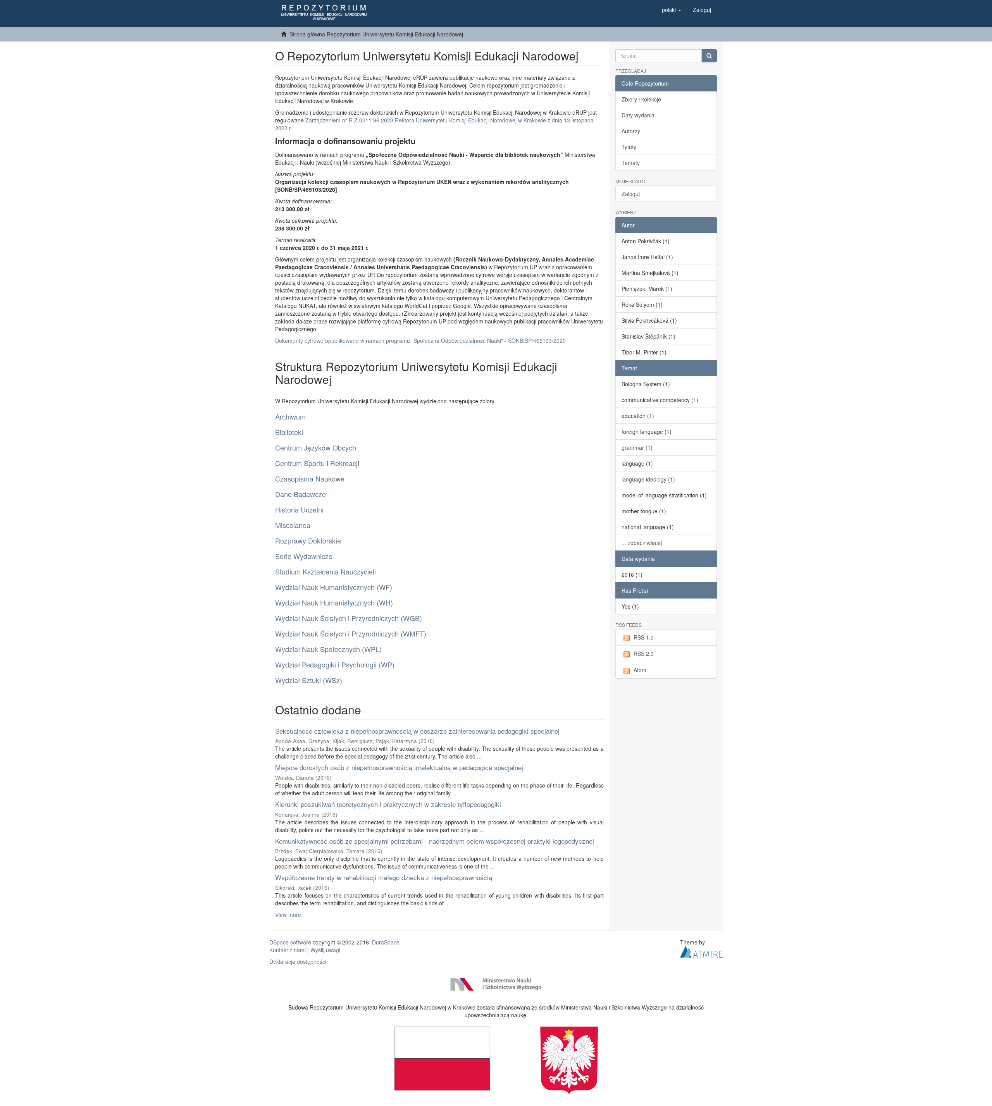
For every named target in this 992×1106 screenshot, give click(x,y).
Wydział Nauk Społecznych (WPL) (328, 649)
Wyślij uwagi (325, 950)
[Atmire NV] (701, 951)
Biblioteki (289, 432)
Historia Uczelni (299, 509)
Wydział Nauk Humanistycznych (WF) (333, 587)
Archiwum (290, 416)
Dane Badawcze (300, 494)
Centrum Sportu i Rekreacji (317, 463)
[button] (671, 9)
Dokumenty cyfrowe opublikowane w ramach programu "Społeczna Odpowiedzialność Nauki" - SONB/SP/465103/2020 (420, 340)
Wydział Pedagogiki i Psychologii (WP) (334, 664)
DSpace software (290, 942)
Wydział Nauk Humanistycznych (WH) (334, 602)
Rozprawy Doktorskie (308, 540)
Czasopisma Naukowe (309, 478)
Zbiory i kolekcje (641, 99)
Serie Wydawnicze (303, 556)
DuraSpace (386, 942)
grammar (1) (637, 447)
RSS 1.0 (644, 637)
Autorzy (631, 131)
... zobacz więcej (642, 543)
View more (288, 915)
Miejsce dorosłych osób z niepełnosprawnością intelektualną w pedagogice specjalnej (399, 767)
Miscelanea (292, 525)
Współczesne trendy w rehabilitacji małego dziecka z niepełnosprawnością (383, 877)
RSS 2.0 (644, 653)
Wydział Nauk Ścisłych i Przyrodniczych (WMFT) (350, 633)
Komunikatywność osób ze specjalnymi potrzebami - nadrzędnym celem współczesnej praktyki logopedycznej (434, 841)
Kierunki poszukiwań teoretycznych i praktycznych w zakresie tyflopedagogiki (388, 804)
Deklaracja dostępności (297, 961)
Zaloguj (631, 194)
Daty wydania (638, 115)
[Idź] (709, 55)
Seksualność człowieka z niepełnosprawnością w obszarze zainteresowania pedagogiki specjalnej (417, 731)
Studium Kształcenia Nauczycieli (325, 571)
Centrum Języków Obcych (315, 447)
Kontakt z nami (287, 950)
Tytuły (629, 147)
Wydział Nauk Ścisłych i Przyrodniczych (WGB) (348, 618)
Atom (640, 670)
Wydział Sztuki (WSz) (308, 680)
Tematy (631, 163)
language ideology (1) (648, 479)
